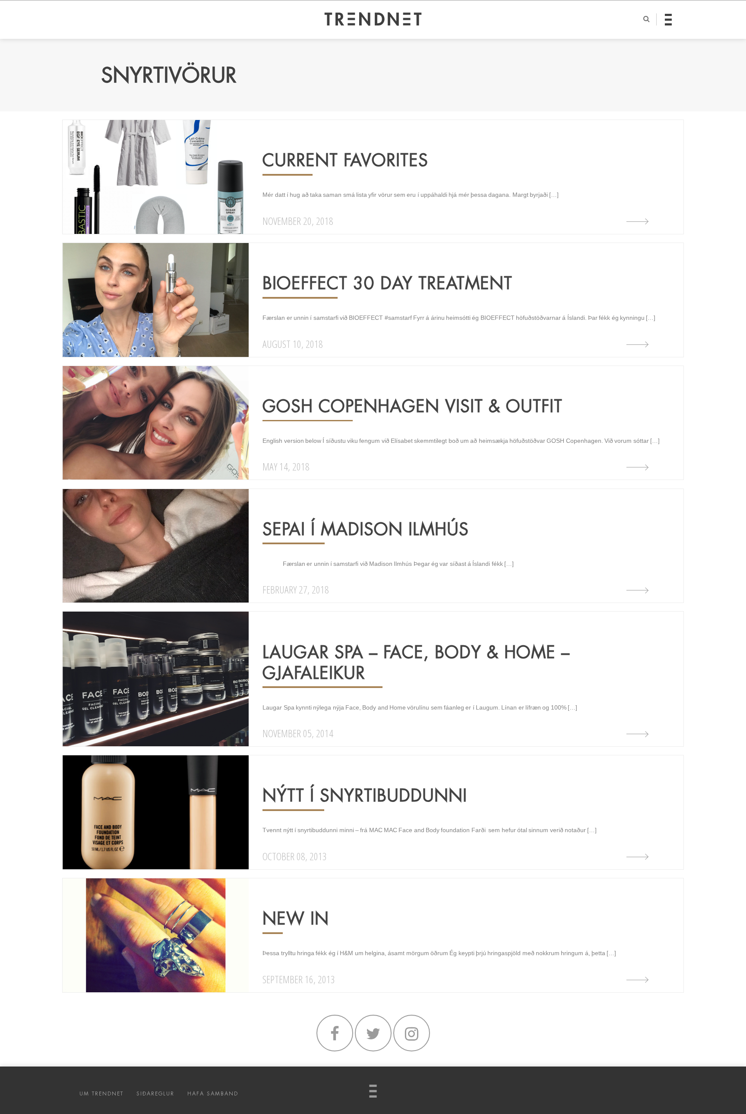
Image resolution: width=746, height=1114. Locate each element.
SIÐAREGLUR (155, 1093)
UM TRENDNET (101, 1093)
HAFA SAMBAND (212, 1093)
